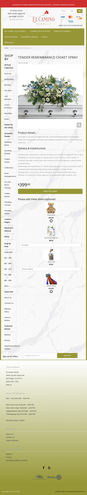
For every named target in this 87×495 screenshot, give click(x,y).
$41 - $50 (8, 258)
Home (6, 48)
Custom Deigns (11, 37)
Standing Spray (7, 143)
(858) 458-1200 (17, 19)
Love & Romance (8, 106)
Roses (6, 119)
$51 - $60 (7, 263)
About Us (7, 297)
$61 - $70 (8, 269)
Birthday (7, 85)
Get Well (7, 90)
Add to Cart (50, 191)
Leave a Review (7, 318)
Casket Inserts (7, 160)
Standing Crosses (7, 203)
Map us (9, 385)
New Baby (8, 113)
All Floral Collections (14, 31)
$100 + (6, 286)
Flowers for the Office (40, 31)
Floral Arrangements (9, 174)
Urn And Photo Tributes (7, 185)
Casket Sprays (7, 195)
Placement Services (29, 37)
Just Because (7, 97)
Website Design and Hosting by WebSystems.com (70, 491)
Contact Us (8, 303)
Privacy (7, 340)
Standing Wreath (7, 152)
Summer (7, 74)
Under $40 (8, 252)
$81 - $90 (8, 280)
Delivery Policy (7, 310)
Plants (44, 37)
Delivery (7, 335)
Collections (8, 168)
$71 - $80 (8, 275)
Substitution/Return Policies (9, 347)
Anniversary (9, 79)
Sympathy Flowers (62, 31)
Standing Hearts (7, 212)
